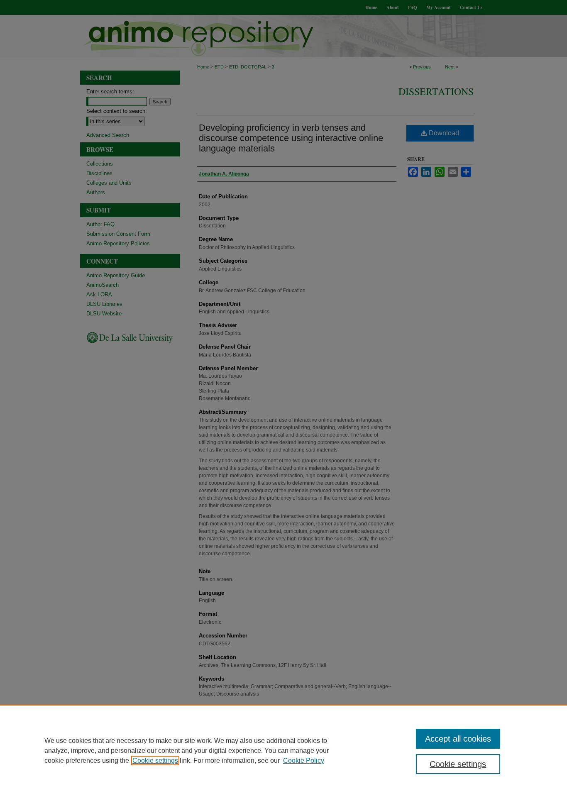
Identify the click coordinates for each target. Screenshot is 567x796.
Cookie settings (155, 760)
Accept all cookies (458, 738)
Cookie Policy (303, 760)
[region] (283, 750)
